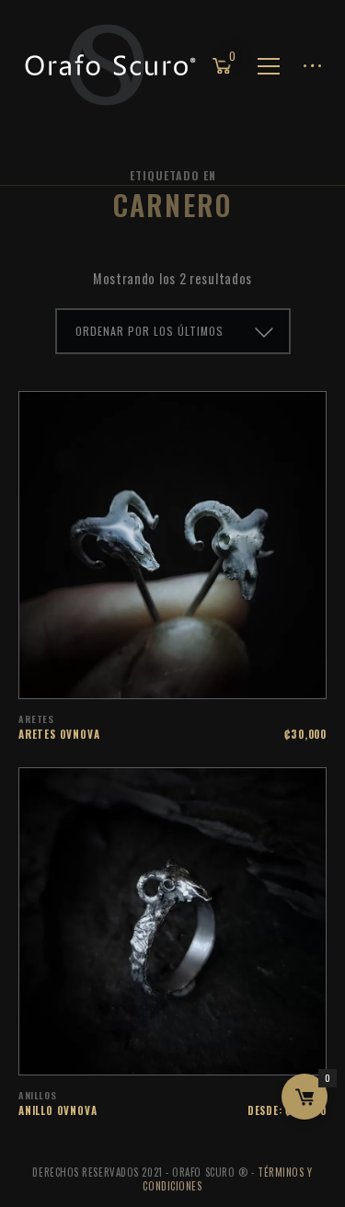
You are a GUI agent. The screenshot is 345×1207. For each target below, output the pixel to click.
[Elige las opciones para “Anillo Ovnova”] (197, 1051)
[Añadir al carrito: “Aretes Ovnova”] (197, 675)
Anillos (37, 1095)
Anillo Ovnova (57, 1110)
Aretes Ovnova (58, 734)
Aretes (36, 719)
